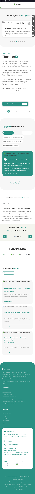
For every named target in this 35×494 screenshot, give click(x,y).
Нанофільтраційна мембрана (9, 403)
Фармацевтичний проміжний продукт (12, 399)
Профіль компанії (6, 413)
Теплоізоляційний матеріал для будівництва (13, 401)
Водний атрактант (7, 394)
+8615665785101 (13, 445)
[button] (16, 6)
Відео (3, 423)
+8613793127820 (13, 441)
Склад (4, 416)
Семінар (4, 418)
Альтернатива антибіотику (9, 396)
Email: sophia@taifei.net (10, 448)
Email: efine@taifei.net (10, 450)
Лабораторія (5, 420)
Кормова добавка (6, 392)
